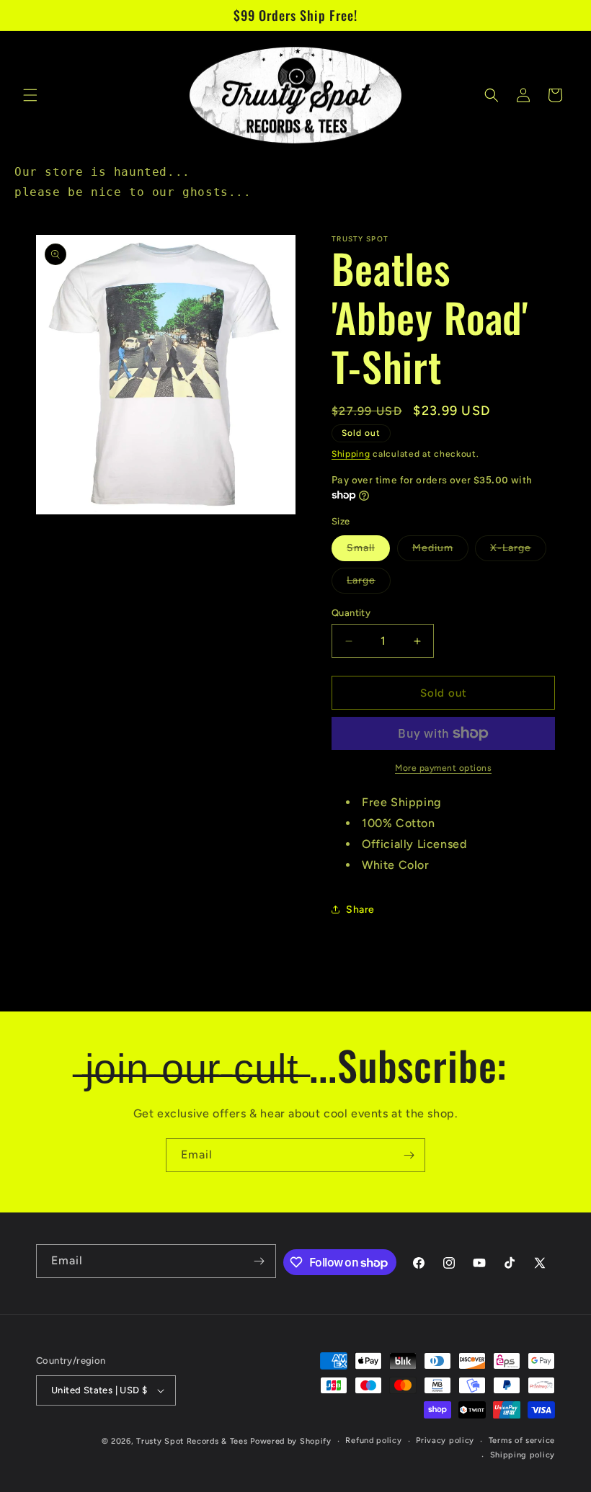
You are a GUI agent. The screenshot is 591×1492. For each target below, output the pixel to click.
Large (369, 583)
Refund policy (373, 1440)
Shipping (351, 454)
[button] (30, 95)
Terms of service (522, 1440)
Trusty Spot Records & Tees (191, 1441)
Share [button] (360, 909)
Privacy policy (445, 1440)
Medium (440, 551)
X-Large (518, 551)
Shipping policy (523, 1455)
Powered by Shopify (291, 1441)
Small (368, 551)
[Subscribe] (409, 1155)
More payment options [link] (443, 768)
